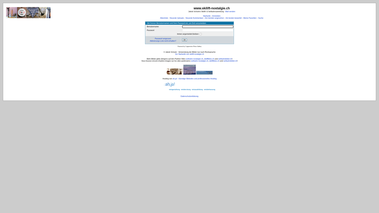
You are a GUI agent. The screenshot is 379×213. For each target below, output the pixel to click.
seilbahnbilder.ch (225, 59)
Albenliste (164, 18)
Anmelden (216, 16)
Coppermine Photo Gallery (193, 46)
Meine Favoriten (249, 18)
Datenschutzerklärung (189, 96)
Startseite (207, 16)
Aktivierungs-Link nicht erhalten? (163, 41)
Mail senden (230, 12)
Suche (260, 18)
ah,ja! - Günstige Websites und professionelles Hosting (195, 79)
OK (184, 40)
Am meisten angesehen (214, 18)
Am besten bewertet (234, 18)
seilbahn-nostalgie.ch (194, 59)
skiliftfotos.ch (209, 59)
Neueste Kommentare (194, 18)
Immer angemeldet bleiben (188, 34)
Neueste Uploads (177, 18)
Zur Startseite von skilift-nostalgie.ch (189, 54)
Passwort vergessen (163, 39)
